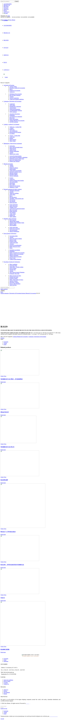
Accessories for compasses (16, 116)
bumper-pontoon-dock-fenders (17, 180)
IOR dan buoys (13, 197)
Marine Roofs (13, 148)
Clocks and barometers (15, 109)
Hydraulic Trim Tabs (14, 273)
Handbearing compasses (15, 106)
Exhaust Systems (13, 278)
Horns (11, 248)
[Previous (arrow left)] (1, 707)
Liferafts (11, 192)
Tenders (11, 165)
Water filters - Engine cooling (16, 267)
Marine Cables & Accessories (16, 254)
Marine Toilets (13, 224)
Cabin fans (12, 137)
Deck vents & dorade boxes (16, 147)
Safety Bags (12, 194)
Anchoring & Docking (9, 85)
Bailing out (12, 215)
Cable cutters (13, 214)
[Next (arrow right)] (2, 707)
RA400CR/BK (5, 649)
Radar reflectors (13, 211)
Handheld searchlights (15, 250)
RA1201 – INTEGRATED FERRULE (12, 564)
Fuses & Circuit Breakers (15, 245)
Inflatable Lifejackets (14, 190)
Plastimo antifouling (14, 151)
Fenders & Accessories (15, 90)
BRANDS (6, 6)
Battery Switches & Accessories (17, 252)
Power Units (12, 258)
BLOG (5, 10)
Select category (4, 289)
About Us (6, 689)
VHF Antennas (13, 111)
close (8, 15)
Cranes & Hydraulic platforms (17, 99)
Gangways (12, 92)
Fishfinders (12, 115)
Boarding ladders (14, 174)
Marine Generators (14, 255)
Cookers (11, 128)
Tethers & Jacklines (14, 193)
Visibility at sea (13, 207)
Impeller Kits (13, 269)
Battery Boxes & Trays (15, 246)
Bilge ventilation (13, 264)
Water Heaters (13, 139)
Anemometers (13, 107)
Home (2, 293)
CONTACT (6, 12)
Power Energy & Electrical (10, 233)
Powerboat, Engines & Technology (12, 261)
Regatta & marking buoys (16, 171)
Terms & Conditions (8, 680)
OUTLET (6, 8)
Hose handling (13, 225)
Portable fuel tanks (14, 277)
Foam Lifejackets (14, 204)
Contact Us (6, 684)
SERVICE (6, 9)
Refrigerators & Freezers (15, 132)
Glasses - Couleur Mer (15, 135)
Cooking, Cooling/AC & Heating (11, 124)
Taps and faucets (13, 230)
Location (6, 682)
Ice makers (12, 133)
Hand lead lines (13, 202)
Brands (5, 693)
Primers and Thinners (15, 161)
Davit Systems (13, 268)
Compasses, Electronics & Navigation (12, 101)
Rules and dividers (14, 119)
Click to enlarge (4, 323)
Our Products (7, 692)
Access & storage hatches (15, 156)
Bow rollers (12, 184)
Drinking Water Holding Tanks (17, 222)
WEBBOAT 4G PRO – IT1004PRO (12, 379)
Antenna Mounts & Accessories (17, 120)
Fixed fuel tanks (13, 265)
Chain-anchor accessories (15, 170)
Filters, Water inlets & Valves (16, 279)
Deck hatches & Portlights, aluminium (18, 157)
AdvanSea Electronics (15, 114)
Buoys (11, 89)
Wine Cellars (13, 141)
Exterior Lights (13, 241)
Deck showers (13, 220)
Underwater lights (14, 242)
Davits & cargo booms (15, 186)
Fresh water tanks (14, 227)
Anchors (12, 96)
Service (5, 691)
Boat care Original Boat (15, 160)
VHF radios (12, 105)
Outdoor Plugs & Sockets (15, 256)
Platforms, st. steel (14, 187)
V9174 (3, 598)
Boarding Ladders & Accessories (17, 88)
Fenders (11, 178)
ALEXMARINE (8, 4)
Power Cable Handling (15, 283)
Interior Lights (13, 240)
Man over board (13, 210)
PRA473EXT (5, 412)
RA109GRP (4, 480)
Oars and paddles (14, 182)
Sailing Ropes (13, 150)
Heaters (11, 138)
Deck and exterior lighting (16, 238)
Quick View (3, 376)
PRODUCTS (7, 5)
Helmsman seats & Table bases (17, 158)
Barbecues (12, 129)
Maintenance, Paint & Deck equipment (13, 143)
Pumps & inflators (14, 167)
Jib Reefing (12, 146)
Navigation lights (14, 236)
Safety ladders (13, 216)
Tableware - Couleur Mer (15, 127)
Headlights (12, 251)
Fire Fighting (13, 212)
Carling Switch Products (15, 259)
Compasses (12, 103)
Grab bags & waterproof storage (17, 208)
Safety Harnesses (14, 206)
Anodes (11, 152)
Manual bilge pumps (14, 221)
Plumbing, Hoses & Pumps (10, 218)
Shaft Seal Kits (13, 285)
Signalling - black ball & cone (17, 198)
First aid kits (12, 200)
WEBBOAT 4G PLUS (7, 447)
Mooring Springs (13, 173)
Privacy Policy (7, 681)
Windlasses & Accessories (16, 94)
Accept (2, 718)
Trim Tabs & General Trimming (17, 272)
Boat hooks (12, 183)
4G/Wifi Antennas (14, 122)
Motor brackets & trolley (15, 275)
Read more (3, 382)
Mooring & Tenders (8, 163)
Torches (11, 237)
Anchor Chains (13, 86)
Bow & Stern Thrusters (15, 95)
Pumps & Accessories (15, 228)
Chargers (12, 244)
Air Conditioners (13, 131)
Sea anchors (12, 201)
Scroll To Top (4, 708)
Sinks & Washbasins (14, 231)
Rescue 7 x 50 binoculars (8, 531)
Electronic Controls (14, 282)
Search (16, 1)
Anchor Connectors (14, 98)
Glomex (2, 338)
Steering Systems (14, 281)
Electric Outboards (14, 175)
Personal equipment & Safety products (13, 189)
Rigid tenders (13, 169)
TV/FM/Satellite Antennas (16, 110)
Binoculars (12, 118)
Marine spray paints (14, 154)
